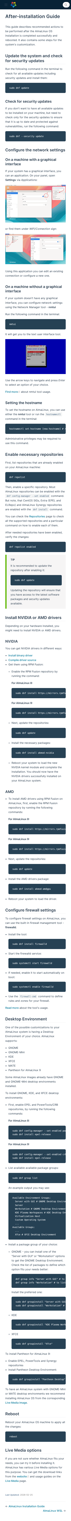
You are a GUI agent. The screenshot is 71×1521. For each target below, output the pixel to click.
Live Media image (16, 1402)
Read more (12, 1007)
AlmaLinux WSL (53, 1510)
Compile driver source (22, 660)
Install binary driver (20, 655)
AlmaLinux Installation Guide (27, 1506)
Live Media (12, 1480)
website (23, 1476)
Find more (13, 391)
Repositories (37, 516)
